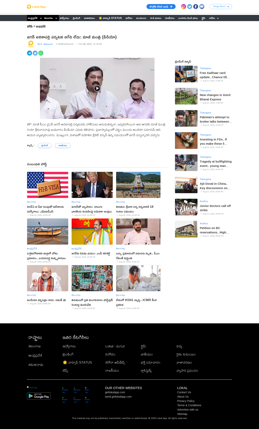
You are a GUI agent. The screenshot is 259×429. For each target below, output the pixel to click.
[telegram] (30, 54)
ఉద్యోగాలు (69, 346)
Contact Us (184, 392)
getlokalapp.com (115, 392)
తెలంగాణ (48, 17)
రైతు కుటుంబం (186, 354)
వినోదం (110, 354)
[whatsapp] (41, 54)
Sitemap (182, 414)
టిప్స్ (65, 370)
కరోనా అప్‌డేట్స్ (115, 362)
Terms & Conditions (189, 405)
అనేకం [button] (212, 17)
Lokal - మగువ (115, 346)
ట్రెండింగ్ (68, 354)
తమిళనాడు (36, 364)
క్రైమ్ (143, 346)
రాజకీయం (112, 370)
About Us (183, 396)
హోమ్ (30, 26)
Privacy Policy (186, 401)
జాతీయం (147, 354)
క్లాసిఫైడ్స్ (146, 370)
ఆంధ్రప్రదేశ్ (32, 17)
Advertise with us (187, 409)
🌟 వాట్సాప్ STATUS (77, 362)
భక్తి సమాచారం (150, 362)
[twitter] (35, 54)
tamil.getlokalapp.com (118, 396)
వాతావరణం (184, 362)
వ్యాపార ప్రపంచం (187, 370)
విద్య (179, 346)
